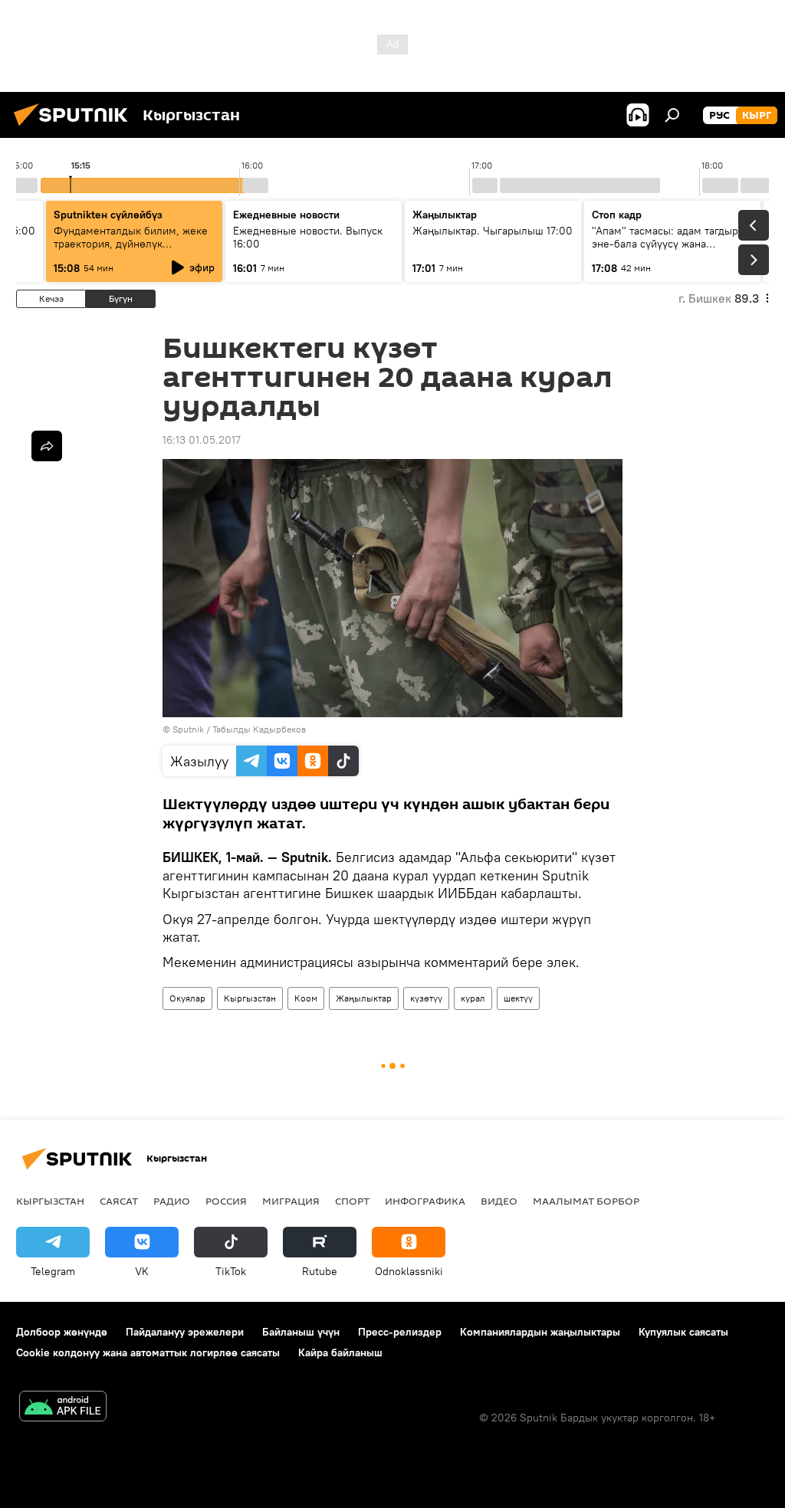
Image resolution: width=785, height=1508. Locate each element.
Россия (226, 1201)
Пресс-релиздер (400, 1332)
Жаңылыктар (364, 998)
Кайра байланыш (340, 1352)
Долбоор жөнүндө (61, 1332)
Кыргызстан (250, 998)
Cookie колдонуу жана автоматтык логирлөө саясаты (148, 1352)
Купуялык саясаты (683, 1332)
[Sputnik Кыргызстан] (75, 128)
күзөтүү (426, 998)
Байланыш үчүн (301, 1332)
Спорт (352, 1201)
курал (473, 998)
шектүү (518, 998)
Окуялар (187, 998)
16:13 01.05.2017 (202, 440)
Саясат (119, 1201)
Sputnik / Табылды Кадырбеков (239, 729)
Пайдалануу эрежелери (185, 1332)
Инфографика (425, 1201)
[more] (46, 446)
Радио (171, 1201)
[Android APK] (63, 1408)
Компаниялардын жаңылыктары (540, 1332)
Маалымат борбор (586, 1201)
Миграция (291, 1201)
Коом (305, 998)
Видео (499, 1201)
